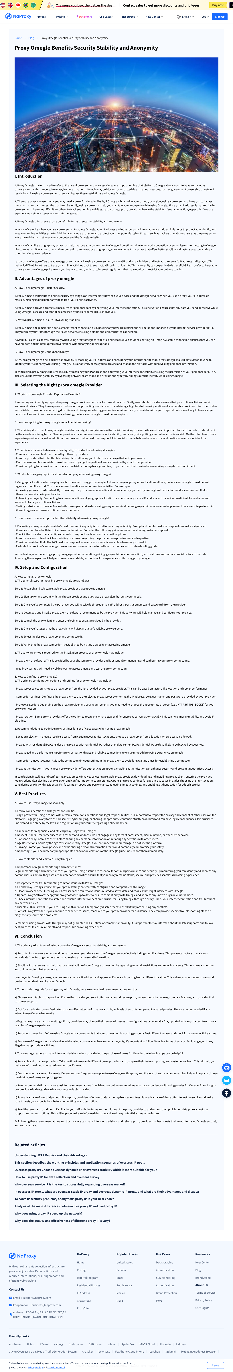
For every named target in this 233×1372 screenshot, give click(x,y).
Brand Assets (203, 1278)
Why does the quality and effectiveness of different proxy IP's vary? (62, 1221)
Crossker (87, 1352)
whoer (112, 1344)
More (119, 1301)
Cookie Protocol (56, 1367)
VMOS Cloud (147, 1344)
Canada (121, 1270)
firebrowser (76, 1344)
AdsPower (15, 1344)
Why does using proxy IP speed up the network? (48, 1213)
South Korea (124, 1285)
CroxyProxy (84, 1301)
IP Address (83, 1293)
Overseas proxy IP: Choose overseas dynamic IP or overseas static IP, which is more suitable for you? (86, 1170)
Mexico (120, 1293)
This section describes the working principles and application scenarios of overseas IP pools (80, 1163)
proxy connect (49, 645)
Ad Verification (165, 1270)
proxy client (59, 613)
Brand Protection (166, 1293)
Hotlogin (165, 1344)
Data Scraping (164, 1263)
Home (18, 38)
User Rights (202, 1308)
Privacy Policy (35, 1367)
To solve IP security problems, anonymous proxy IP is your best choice (64, 1199)
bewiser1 (104, 1352)
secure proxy (129, 997)
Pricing (81, 1270)
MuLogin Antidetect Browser (198, 1352)
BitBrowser (95, 1344)
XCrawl (44, 1344)
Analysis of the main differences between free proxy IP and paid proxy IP (66, 1206)
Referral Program (87, 1278)
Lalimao (181, 1344)
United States (124, 1263)
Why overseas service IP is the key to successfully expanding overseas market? (70, 1184)
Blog (31, 38)
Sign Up (220, 17)
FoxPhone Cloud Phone (129, 1352)
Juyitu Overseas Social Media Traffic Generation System (43, 1352)
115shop (154, 1352)
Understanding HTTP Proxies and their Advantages (51, 1155)
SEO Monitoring (165, 1278)
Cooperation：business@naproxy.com (37, 1305)
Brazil (119, 1278)
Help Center (202, 1263)
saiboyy (58, 1344)
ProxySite (83, 1308)
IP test (31, 1344)
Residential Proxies (88, 1285)
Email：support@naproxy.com (32, 1298)
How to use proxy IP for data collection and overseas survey (57, 1177)
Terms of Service (205, 1293)
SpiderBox (127, 1344)
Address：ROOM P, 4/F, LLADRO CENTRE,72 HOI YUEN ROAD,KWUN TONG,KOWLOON (39, 1314)
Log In (205, 17)
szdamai (170, 1352)
